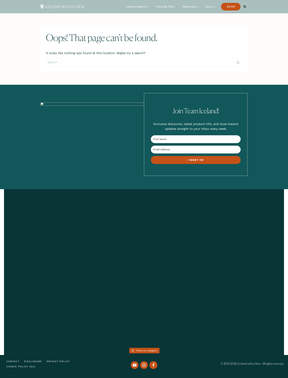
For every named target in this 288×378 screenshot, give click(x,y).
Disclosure (33, 361)
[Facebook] (153, 365)
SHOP (231, 6)
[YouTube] (134, 365)
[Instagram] (144, 365)
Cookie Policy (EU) (21, 366)
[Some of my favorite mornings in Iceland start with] (87, 268)
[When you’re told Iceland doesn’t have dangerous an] (144, 251)
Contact (12, 361)
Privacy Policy (58, 361)
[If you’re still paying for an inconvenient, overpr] (200, 244)
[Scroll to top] (277, 362)
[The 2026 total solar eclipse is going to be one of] (31, 258)
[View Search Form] (245, 6)
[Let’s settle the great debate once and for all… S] (256, 241)
